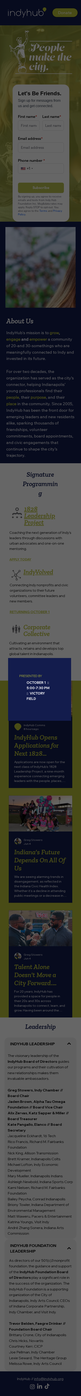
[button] (65, 664)
